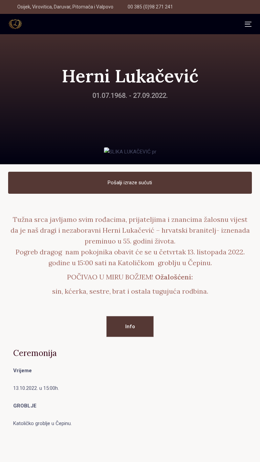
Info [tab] (130, 326)
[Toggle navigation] (133, 24)
